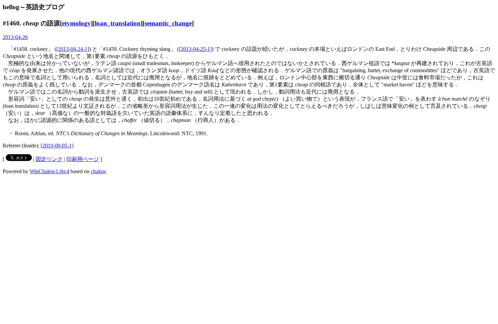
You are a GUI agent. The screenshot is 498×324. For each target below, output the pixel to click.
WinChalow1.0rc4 (49, 171)
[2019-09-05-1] (57, 145)
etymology (76, 23)
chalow (98, 171)
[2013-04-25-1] (195, 49)
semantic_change (168, 23)
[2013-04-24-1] (72, 49)
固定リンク (49, 159)
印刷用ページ (82, 159)
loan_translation (118, 23)
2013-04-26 (15, 37)
